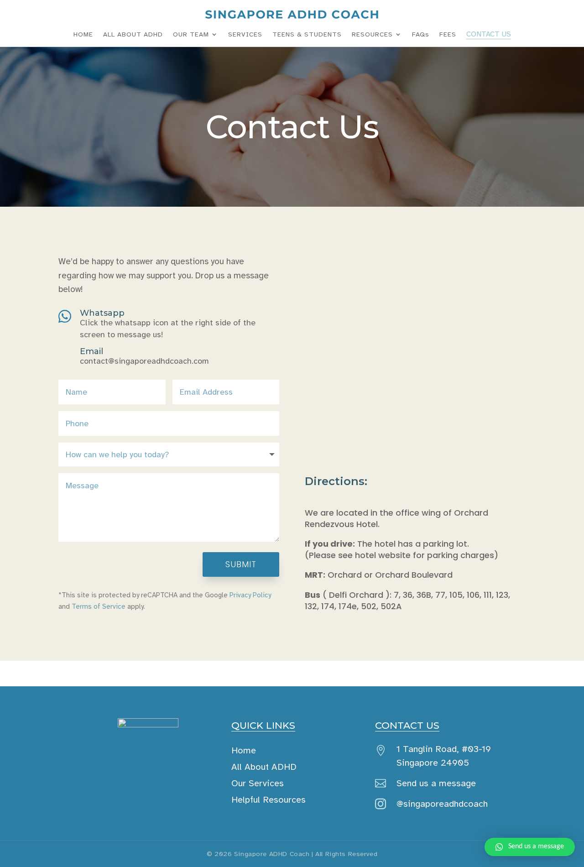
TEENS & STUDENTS (307, 34)
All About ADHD (264, 767)
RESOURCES (372, 34)
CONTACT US (488, 34)
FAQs (420, 34)
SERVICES (245, 34)
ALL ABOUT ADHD (133, 34)
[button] (530, 847)
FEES (447, 34)
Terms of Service (98, 606)
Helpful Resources (268, 799)
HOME (83, 34)
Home (243, 750)
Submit (240, 564)
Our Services (257, 783)
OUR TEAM (191, 34)
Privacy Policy (250, 595)
